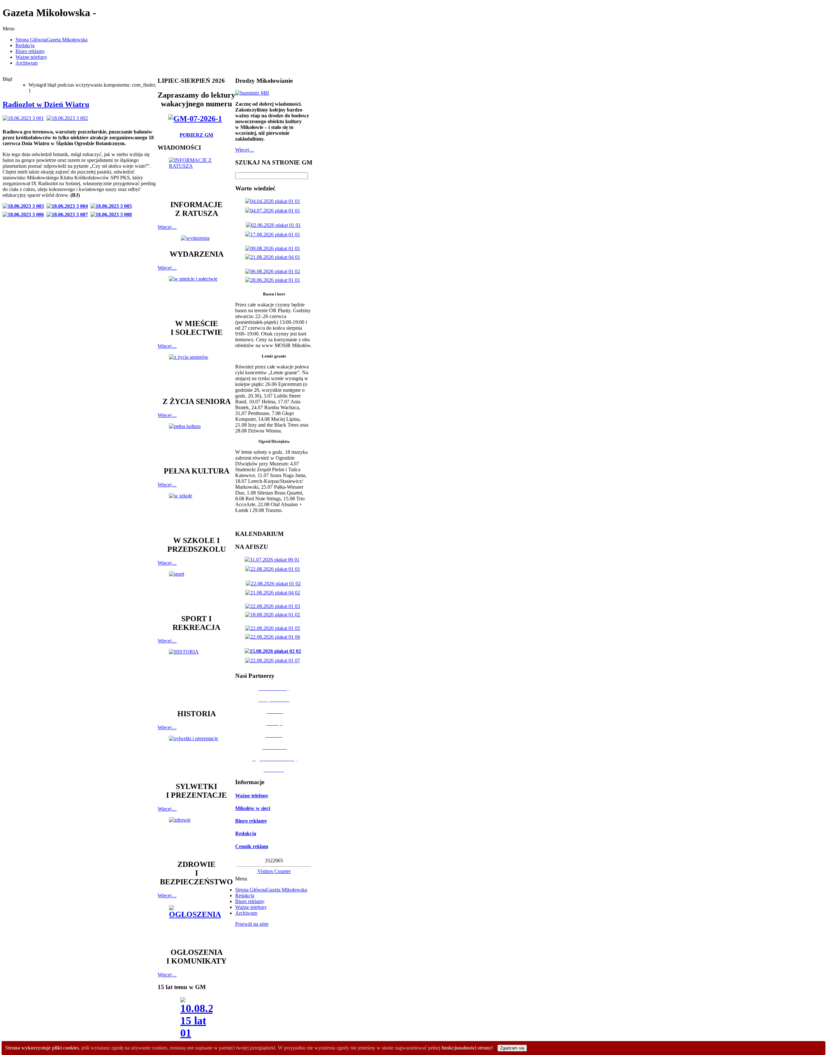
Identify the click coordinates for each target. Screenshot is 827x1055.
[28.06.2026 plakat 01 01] (274, 280)
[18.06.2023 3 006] (25, 214)
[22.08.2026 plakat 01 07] (274, 660)
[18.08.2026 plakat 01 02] (274, 614)
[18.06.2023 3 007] (68, 214)
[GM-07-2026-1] (196, 118)
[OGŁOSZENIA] (196, 923)
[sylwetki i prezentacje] (196, 756)
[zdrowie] (196, 835)
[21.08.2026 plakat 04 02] (274, 592)
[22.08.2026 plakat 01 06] (274, 637)
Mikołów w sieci (252, 808)
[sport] (196, 589)
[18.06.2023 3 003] (25, 206)
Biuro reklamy (251, 821)
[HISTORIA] (196, 676)
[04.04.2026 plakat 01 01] (274, 201)
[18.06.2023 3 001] (25, 118)
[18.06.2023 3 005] (112, 206)
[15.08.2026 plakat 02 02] (274, 651)
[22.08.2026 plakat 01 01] (274, 569)
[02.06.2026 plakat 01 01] (274, 225)
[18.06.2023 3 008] (112, 214)
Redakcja (245, 833)
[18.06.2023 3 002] (68, 118)
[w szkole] (196, 511)
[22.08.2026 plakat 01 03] (274, 606)
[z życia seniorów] (196, 372)
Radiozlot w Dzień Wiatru (46, 104)
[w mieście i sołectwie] (196, 294)
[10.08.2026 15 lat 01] (196, 1020)
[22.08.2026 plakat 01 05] (274, 628)
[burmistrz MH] (252, 93)
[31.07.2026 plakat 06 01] (273, 559)
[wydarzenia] (196, 238)
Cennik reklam (251, 846)
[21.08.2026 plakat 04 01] (274, 257)
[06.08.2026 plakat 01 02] (274, 271)
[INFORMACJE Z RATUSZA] (196, 175)
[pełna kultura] (196, 441)
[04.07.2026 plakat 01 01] (274, 210)
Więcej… (167, 227)
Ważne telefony (251, 795)
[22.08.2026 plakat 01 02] (274, 583)
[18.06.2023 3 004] (68, 206)
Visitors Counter (274, 871)
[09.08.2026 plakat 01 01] (274, 248)
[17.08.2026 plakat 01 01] (274, 234)
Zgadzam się (512, 1048)
